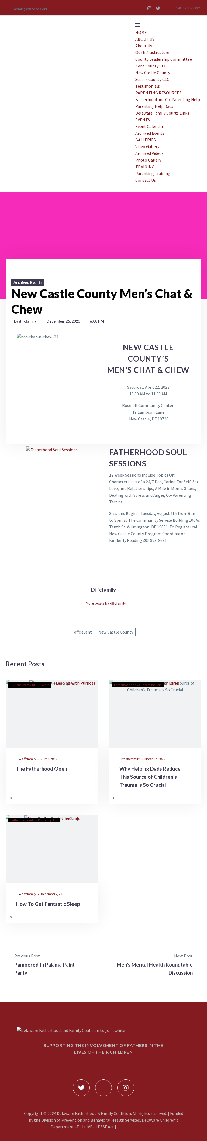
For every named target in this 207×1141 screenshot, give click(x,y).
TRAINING (144, 166)
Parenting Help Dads (154, 106)
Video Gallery (147, 146)
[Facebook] (92, 644)
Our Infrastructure (152, 52)
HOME (141, 32)
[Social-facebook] (140, 8)
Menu (137, 25)
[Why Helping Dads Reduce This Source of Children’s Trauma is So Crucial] (155, 714)
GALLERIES (145, 139)
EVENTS (142, 119)
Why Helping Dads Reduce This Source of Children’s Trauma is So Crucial (150, 777)
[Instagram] (149, 8)
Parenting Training (152, 173)
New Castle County (152, 72)
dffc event (83, 632)
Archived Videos (149, 153)
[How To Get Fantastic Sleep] (52, 849)
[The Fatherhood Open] (52, 714)
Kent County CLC (150, 66)
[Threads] (114, 644)
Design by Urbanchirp (136, 1126)
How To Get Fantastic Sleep (48, 904)
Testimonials (147, 86)
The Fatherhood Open (41, 769)
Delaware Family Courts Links (162, 113)
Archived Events (149, 133)
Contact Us (145, 180)
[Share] (92, 797)
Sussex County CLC (152, 79)
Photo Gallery (148, 160)
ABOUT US (144, 39)
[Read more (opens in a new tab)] (27, 8)
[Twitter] (158, 8)
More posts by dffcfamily (106, 603)
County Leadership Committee (163, 59)
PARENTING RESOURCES (158, 92)
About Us (143, 45)
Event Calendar (149, 126)
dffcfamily (29, 759)
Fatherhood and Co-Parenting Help (167, 99)
